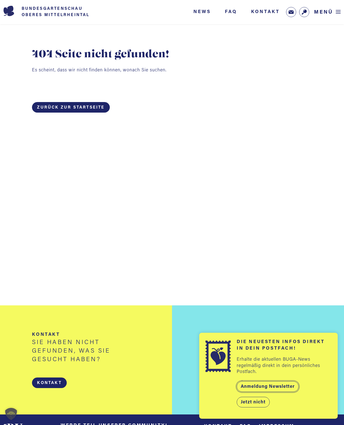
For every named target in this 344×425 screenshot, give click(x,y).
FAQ (231, 12)
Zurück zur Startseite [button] (71, 108)
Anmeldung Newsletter (268, 387)
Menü (323, 12)
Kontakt (265, 12)
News (202, 12)
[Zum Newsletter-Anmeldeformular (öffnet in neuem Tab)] (291, 12)
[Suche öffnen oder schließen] (304, 12)
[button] (49, 382)
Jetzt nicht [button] (253, 402)
